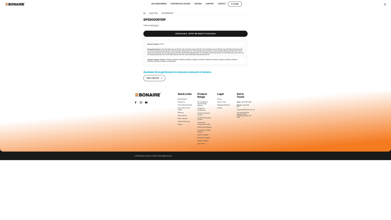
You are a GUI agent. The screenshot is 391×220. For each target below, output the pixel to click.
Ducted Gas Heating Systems (203, 131)
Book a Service (182, 118)
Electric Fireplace (203, 135)
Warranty (181, 112)
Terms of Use (221, 102)
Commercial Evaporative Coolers (203, 123)
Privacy (219, 99)
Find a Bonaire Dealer (185, 105)
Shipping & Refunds (223, 105)
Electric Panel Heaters (204, 127)
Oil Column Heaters (203, 138)
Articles (180, 124)
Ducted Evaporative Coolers (203, 114)
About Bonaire (182, 99)
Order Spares (182, 115)
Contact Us (181, 102)
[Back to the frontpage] (144, 13)
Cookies (219, 108)
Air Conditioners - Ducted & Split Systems (203, 103)
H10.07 (156, 25)
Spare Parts (153, 13)
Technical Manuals (184, 121)
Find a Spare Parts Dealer (184, 108)
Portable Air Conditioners (201, 109)
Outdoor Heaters (202, 140)
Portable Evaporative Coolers (204, 118)
